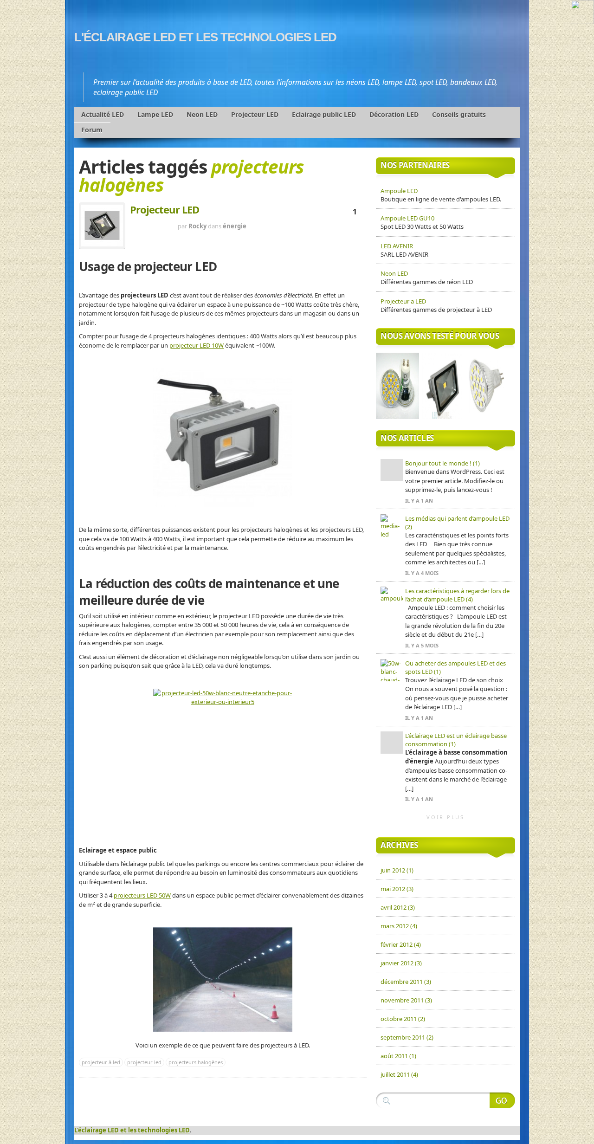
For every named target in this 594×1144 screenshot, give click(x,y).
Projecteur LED (254, 114)
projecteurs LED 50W (142, 895)
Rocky (197, 226)
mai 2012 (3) (397, 889)
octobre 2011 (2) (403, 1019)
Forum (92, 129)
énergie (234, 226)
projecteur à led (101, 1062)
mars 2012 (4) (399, 926)
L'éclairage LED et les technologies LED (205, 37)
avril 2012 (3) (398, 907)
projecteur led (144, 1062)
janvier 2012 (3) (401, 963)
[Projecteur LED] (102, 225)
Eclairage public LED (324, 114)
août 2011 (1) (398, 1056)
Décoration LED (394, 114)
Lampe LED (155, 114)
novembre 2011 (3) (406, 1000)
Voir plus (445, 817)
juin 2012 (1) (397, 870)
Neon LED (202, 114)
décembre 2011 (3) (406, 981)
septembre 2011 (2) (407, 1037)
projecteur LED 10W (196, 345)
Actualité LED (102, 114)
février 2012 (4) (401, 944)
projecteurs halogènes (195, 1062)
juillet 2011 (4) (399, 1074)
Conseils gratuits (459, 114)
